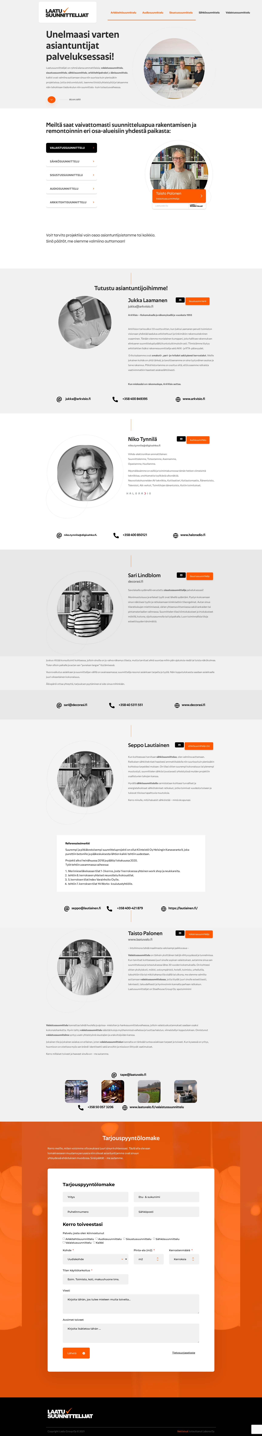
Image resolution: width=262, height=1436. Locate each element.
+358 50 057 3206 (100, 1107)
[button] (197, 301)
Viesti (66, 1290)
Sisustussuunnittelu (181, 12)
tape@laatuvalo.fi (133, 1074)
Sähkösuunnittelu (209, 12)
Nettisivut (182, 1431)
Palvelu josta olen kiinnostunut (83, 1233)
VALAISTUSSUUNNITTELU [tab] (67, 147)
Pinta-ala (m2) (143, 1250)
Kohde (67, 1250)
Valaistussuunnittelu (238, 12)
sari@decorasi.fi (75, 705)
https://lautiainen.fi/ (183, 908)
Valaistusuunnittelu (79, 1242)
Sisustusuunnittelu (138, 1239)
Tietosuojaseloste (183, 1352)
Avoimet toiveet (73, 1319)
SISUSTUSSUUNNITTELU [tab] (66, 175)
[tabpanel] (156, 174)
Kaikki (100, 1242)
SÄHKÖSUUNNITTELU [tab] (64, 161)
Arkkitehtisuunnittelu (123, 12)
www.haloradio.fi (192, 535)
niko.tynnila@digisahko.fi (144, 445)
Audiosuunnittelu (152, 12)
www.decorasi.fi (193, 705)
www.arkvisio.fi (194, 399)
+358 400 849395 (135, 399)
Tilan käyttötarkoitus (77, 1270)
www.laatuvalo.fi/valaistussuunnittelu (157, 1107)
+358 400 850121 (135, 535)
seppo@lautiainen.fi (86, 908)
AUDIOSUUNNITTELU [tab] (64, 188)
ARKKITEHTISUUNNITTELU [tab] (68, 202)
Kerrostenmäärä (180, 1250)
